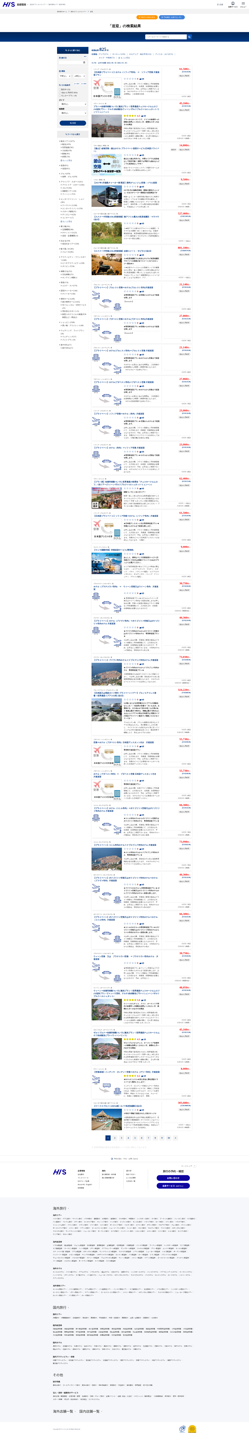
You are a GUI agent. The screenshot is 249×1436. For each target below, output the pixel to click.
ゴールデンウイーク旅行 (71, 1385)
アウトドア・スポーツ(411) (72, 182)
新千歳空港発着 (81, 1329)
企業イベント (111, 1396)
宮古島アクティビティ (93, 1360)
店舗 (221, 4)
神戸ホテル (178, 1346)
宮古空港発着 (127, 1335)
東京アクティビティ (127, 1360)
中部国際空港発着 (163, 1329)
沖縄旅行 (56, 1318)
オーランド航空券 (180, 1251)
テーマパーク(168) (69, 205)
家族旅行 (113, 1385)
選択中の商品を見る (148, 17)
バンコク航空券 (141, 1245)
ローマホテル (172, 1275)
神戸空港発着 (91, 1332)
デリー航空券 (156, 1248)
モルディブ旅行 (153, 1228)
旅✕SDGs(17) (66, 345)
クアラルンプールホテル (168, 1272)
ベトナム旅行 (67, 1222)
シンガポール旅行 (143, 1219)
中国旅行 (132, 1219)
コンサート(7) (68, 218)
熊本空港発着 (69, 1335)
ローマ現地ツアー (88, 1295)
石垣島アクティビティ (76, 1360)
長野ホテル (127, 1346)
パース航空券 (57, 1261)
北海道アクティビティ (110, 1360)
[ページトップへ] (194, 1165)
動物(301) (66, 154)
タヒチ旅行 (142, 1228)
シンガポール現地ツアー (179, 1289)
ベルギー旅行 (129, 1225)
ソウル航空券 (57, 1245)
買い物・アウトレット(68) (73, 325)
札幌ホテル (78, 1346)
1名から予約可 (69, 93)
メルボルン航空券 (70, 1261)
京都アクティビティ (143, 1360)
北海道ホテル (67, 1346)
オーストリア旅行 (116, 1225)
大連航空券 (130, 1245)
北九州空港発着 (175, 1332)
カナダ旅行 (115, 1231)
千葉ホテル (98, 1346)
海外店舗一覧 (63, 1411)
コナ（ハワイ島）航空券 (61, 1251)
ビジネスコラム (94, 1399)
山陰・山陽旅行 (135, 1318)
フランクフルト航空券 (169, 1255)
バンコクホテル (152, 1272)
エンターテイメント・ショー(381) (72, 200)
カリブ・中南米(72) (107, 58)
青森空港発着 (116, 1329)
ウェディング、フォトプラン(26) (72, 332)
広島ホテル (67, 1349)
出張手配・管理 (74, 1396)
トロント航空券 (74, 1255)
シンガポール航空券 (171, 1245)
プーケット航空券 (155, 1245)
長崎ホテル (96, 1349)
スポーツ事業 (57, 1399)
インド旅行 (114, 1222)
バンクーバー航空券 (60, 1255)
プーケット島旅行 (166, 1219)
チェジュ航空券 (79, 1245)
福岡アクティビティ (174, 1360)
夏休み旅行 (86, 1385)
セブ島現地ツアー (136, 1289)
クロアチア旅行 (163, 1225)
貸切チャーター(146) (69, 291)
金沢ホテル (137, 1346)
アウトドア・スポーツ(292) (73, 185)
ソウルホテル (94, 1272)
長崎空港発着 (187, 1332)
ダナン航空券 (95, 1248)
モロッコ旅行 (67, 1234)
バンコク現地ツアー (120, 1289)
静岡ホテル (117, 1346)
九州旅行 (154, 1318)
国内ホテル (57, 1342)
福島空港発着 (150, 1329)
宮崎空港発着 (80, 1335)
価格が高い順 (111, 63)
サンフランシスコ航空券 (108, 1251)
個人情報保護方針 (108, 1178)
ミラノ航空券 (154, 1255)
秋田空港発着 (127, 1329)
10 (169, 1138)
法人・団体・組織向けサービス (65, 1392)
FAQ (125, 1159)
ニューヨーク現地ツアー (183, 1292)
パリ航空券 (132, 1255)
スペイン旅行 (140, 1225)
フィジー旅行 (131, 1228)
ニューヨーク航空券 (153, 1251)
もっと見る (125, 58)
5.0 (141, 1000)
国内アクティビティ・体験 (63, 1356)
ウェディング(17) (69, 337)
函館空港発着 (104, 1329)
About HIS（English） (85, 1184)
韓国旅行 (97, 1219)
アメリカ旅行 (165, 1228)
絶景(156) (66, 157)
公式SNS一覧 (130, 1181)
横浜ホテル (108, 1346)
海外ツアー (57, 1215)
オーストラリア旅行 (60, 1228)
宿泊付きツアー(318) (70, 244)
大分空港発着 (57, 1335)
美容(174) (64, 282)
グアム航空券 (76, 1251)
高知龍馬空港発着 (150, 1332)
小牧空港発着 (176, 1329)
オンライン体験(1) (69, 278)
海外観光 (130, 1385)
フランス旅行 (72, 1225)
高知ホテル (76, 1349)
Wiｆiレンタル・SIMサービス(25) (74, 306)
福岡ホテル (86, 1349)
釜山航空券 (68, 1245)
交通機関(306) (68, 230)
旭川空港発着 (93, 1329)
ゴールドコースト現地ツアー (111, 1292)
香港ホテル (125, 1272)
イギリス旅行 (83, 1225)
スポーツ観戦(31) (69, 211)
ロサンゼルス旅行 (178, 1228)
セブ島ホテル (80, 1275)
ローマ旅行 (159, 1222)
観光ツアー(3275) (68, 141)
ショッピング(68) (68, 322)
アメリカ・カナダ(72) (164, 54)
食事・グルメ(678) (69, 177)
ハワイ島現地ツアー (76, 1289)
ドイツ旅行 (94, 1225)
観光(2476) (66, 144)
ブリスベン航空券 (183, 1258)
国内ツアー (57, 1314)
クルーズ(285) (68, 252)
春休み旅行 (57, 1385)
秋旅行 (94, 1385)
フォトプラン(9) (68, 340)
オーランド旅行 (103, 1231)
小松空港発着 (187, 1329)
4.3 (141, 116)
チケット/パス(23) (69, 233)
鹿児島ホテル (126, 1349)
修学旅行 (168, 1396)
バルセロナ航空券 (78, 1258)
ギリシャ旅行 (186, 1225)
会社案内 (81, 1174)
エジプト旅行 (182, 1231)
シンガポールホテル (138, 1272)
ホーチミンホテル (185, 1272)
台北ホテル (115, 1272)
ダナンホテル (69, 1275)
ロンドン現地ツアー (60, 1295)
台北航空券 (91, 1245)
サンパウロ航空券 (88, 1255)
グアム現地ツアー (91, 1289)
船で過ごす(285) (67, 249)
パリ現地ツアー (74, 1295)
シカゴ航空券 (166, 1251)
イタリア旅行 (149, 1222)
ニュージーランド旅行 (117, 1228)
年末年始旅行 (103, 1385)
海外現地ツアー (59, 1285)
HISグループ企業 (83, 1181)
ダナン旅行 (78, 1222)
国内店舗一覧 (89, 1411)
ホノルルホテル (58, 1272)
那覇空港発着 (104, 1335)
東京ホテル (57, 1346)
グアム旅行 (66, 1219)
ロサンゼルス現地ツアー (147, 1292)
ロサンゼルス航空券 (90, 1251)
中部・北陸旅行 (114, 1318)
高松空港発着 (126, 1332)
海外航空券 (57, 1241)
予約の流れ (118, 1159)
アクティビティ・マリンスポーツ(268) (73, 258)
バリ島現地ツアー (105, 1289)
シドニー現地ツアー (130, 1292)
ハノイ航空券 (83, 1248)
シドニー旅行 (73, 1228)
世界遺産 (138, 1385)
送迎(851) (64, 165)
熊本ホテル (106, 1349)
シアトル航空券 (138, 1251)
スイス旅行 (104, 1225)
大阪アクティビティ (158, 1360)
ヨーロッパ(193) (118, 54)
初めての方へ (131, 1174)
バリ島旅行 (57, 1222)
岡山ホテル (57, 1349)
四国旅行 (146, 1318)
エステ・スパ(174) (69, 286)
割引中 (65, 90)
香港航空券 (101, 1245)
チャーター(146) (68, 294)
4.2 (141, 1076)
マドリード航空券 (93, 1258)
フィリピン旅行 (179, 1219)
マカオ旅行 (123, 1219)
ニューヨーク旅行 (89, 1231)
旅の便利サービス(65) (71, 302)
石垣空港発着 (116, 1335)
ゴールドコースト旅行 (99, 1228)
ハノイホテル (57, 1275)
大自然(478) (67, 151)
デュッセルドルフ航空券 (61, 1258)
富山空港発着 (57, 1332)
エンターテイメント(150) (72, 208)
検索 (74, 123)
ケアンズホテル (58, 1278)
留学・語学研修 (178, 1396)
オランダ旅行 (151, 1225)
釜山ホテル (105, 1272)
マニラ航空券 (184, 1245)
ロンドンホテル (160, 1275)
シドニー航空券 (137, 1258)
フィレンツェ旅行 (59, 1225)
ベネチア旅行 (180, 1222)
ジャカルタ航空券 (143, 1248)
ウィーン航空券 (124, 1258)
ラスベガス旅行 (58, 1231)
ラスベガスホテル (137, 1275)
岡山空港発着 (114, 1332)
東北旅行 (85, 1318)
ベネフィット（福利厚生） (143, 1396)
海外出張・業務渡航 (60, 1396)
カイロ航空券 (111, 1261)
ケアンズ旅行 (85, 1228)
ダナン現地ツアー (76, 1292)
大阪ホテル (168, 1346)
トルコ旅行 (172, 1231)
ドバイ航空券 (99, 1261)
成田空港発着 (69, 1329)
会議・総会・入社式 (125, 1396)
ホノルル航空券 (181, 1248)
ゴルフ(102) (67, 188)
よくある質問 (131, 1178)
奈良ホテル (188, 1346)
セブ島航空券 (57, 1248)
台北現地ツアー (149, 1289)
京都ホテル (158, 1346)
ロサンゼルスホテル (122, 1275)
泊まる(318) (65, 241)
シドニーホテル (184, 1275)
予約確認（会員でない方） (173, 17)
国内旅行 (59, 1307)
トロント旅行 (140, 1231)
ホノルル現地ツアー (60, 1289)
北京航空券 (120, 1245)
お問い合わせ (133, 1159)
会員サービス (233, 7)
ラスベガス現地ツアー (165, 1292)
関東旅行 (94, 1318)
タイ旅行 (154, 1219)
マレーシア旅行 (102, 1222)
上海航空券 (111, 1245)
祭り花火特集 (148, 1385)
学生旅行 (121, 1385)
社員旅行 (85, 1396)
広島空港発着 (103, 1332)
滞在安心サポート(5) (70, 311)
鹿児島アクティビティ (60, 1363)
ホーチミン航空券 (70, 1248)
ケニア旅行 (57, 1234)
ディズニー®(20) (69, 215)
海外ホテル (57, 1268)
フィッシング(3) (68, 194)
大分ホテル (116, 1349)
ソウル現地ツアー (163, 1289)
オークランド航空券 (86, 1261)
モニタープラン (69, 96)
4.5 (141, 1039)
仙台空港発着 (139, 1329)
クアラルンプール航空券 (110, 1248)
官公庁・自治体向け (71, 1399)
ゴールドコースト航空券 (165, 1258)
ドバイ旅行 (162, 1231)
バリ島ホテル (91, 1275)
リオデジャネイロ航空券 (105, 1255)
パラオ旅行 (88, 1219)
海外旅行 (59, 1208)
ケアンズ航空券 (149, 1258)
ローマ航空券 (143, 1255)
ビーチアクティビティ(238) (73, 263)
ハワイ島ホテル (71, 1272)
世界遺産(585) (68, 147)
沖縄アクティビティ (60, 1360)
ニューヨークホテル (106, 1275)
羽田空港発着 (57, 1329)
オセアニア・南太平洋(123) (140, 54)
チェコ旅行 (175, 1225)
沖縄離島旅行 (66, 1318)
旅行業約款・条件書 (109, 1174)
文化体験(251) (68, 274)
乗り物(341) (65, 226)
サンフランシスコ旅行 (73, 1231)
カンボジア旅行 (89, 1222)
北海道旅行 (76, 1318)
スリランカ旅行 (125, 1222)
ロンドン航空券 (121, 1255)
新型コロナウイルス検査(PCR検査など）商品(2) (74, 315)
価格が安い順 (122, 63)
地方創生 (83, 1399)
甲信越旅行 (103, 1318)
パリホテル (149, 1275)
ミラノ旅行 (169, 1222)
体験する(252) (66, 271)
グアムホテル (83, 1272)
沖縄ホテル (137, 1349)
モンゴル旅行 (137, 1222)
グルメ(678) (65, 174)
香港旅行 (113, 1219)
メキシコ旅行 (151, 1231)
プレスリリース (83, 1178)
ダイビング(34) (68, 266)
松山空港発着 (137, 1332)
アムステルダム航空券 (109, 1258)
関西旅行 (125, 1318)
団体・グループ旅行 (97, 1396)
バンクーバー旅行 (127, 1231)
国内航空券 (57, 1325)
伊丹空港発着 (80, 1332)
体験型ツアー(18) (69, 191)
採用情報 (81, 1188)
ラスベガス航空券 (125, 1251)
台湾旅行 (105, 1219)
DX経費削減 (158, 1396)
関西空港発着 (69, 1332)
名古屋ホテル (148, 1346)
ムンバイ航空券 (168, 1248)
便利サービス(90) (68, 299)
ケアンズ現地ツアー (92, 1292)
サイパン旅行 (77, 1219)
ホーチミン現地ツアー (60, 1292)
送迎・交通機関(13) (70, 236)
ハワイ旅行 (57, 1219)
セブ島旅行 (191, 1219)
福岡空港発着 (163, 1332)
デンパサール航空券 (128, 1248)
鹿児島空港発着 (92, 1335)
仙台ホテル (88, 1346)
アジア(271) (103, 54)
